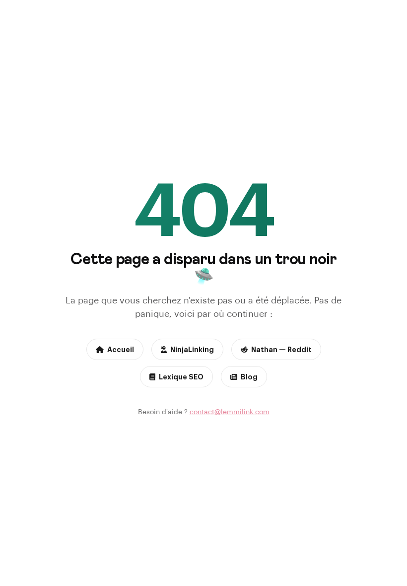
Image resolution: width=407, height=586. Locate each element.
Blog (249, 376)
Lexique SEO (181, 376)
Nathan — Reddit (281, 349)
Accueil (120, 349)
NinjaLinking (192, 349)
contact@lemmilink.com (230, 411)
